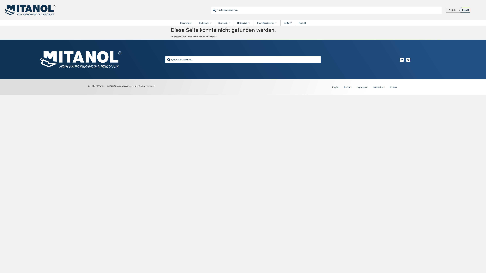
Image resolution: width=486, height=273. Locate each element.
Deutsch (348, 87)
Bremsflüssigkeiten (265, 23)
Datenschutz (378, 87)
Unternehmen (186, 23)
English (335, 87)
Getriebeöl (222, 23)
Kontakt (302, 23)
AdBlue (288, 22)
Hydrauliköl (242, 23)
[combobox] (326, 10)
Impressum (362, 87)
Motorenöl (203, 23)
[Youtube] (402, 60)
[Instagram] (408, 60)
